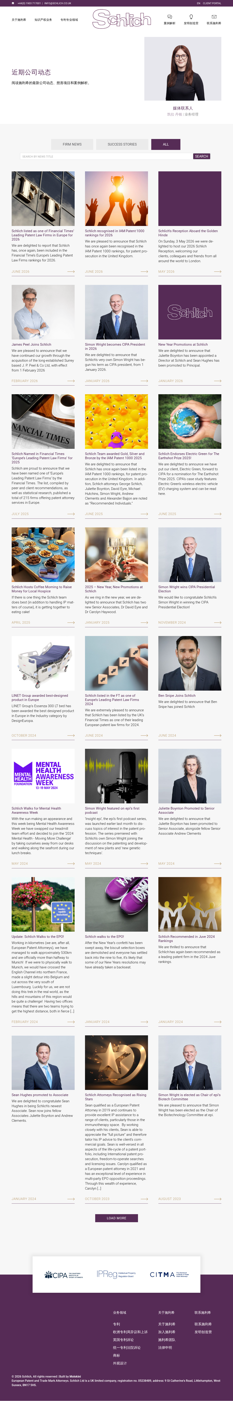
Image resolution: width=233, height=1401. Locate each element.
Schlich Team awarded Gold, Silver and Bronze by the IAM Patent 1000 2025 (115, 456)
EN (198, 3)
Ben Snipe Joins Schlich (177, 695)
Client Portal (212, 3)
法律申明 (165, 1348)
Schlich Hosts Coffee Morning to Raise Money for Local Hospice (42, 589)
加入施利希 (166, 1332)
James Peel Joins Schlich (31, 344)
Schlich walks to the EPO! (104, 937)
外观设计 (120, 1363)
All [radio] (166, 144)
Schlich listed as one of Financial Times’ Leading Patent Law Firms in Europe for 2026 (43, 235)
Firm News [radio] (72, 144)
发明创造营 (191, 23)
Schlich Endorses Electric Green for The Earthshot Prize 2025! (188, 456)
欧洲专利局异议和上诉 (130, 1332)
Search (201, 156)
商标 (116, 1355)
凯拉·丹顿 (174, 114)
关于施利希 (19, 19)
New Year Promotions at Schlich (183, 344)
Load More (116, 1218)
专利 (116, 1324)
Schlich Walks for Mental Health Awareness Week (36, 810)
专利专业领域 (69, 19)
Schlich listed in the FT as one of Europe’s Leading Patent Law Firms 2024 (112, 699)
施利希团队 (166, 1340)
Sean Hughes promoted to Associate (40, 1095)
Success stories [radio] (122, 144)
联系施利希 (214, 23)
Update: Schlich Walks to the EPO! (38, 937)
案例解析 (169, 23)
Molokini (75, 1376)
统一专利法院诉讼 (127, 1348)
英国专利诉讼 (123, 1340)
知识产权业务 (43, 19)
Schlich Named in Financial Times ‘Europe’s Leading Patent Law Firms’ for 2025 (42, 458)
